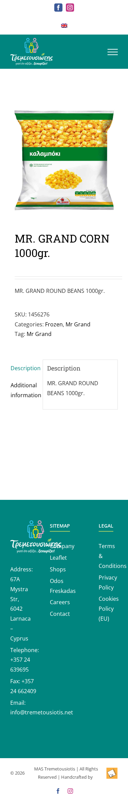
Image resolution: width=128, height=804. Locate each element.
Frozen (54, 324)
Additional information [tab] (24, 390)
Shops (58, 569)
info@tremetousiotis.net (41, 712)
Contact (60, 614)
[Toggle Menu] (112, 52)
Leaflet (58, 557)
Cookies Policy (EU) (109, 608)
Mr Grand (78, 324)
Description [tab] (24, 368)
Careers (60, 602)
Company (62, 546)
